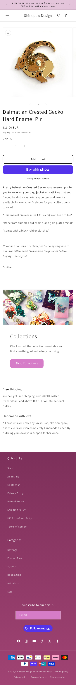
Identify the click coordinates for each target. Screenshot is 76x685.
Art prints (13, 583)
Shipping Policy (16, 509)
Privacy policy (21, 677)
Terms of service (39, 677)
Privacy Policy (15, 493)
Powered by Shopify (42, 671)
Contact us (13, 485)
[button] (7, 15)
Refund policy (61, 671)
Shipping (7, 132)
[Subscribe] (56, 615)
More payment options (38, 178)
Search (11, 468)
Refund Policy (15, 501)
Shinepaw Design (23, 671)
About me (13, 476)
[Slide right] (46, 104)
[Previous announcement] (7, 5)
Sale (9, 591)
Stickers (12, 566)
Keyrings (12, 550)
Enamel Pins (14, 558)
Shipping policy (57, 677)
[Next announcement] (69, 5)
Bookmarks (14, 574)
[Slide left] (30, 104)
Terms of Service (17, 526)
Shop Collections (27, 363)
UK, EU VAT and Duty (19, 518)
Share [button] (9, 267)
